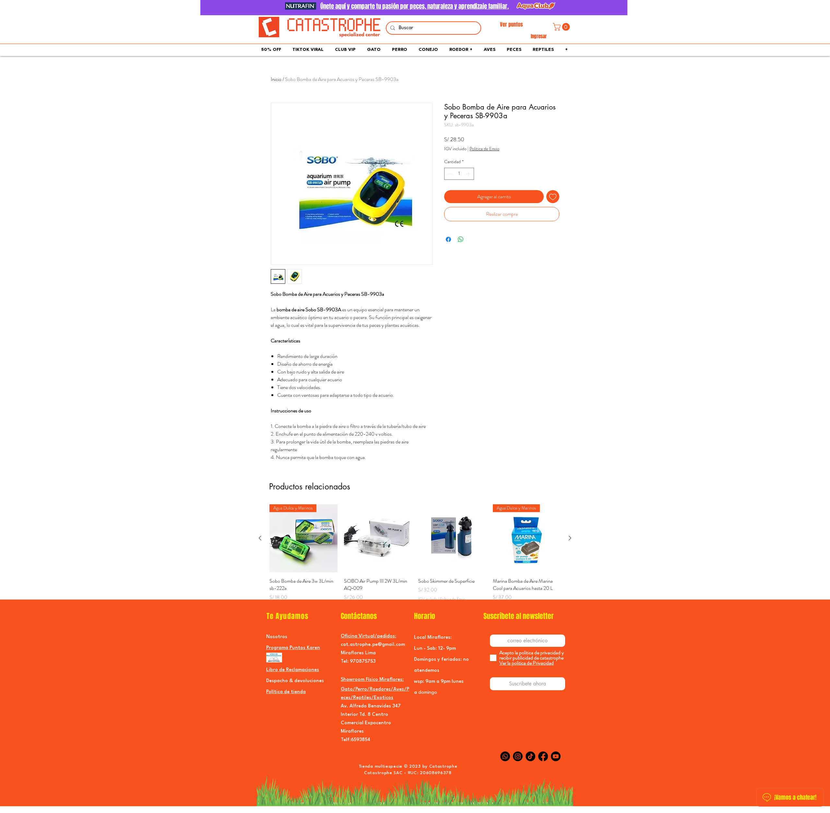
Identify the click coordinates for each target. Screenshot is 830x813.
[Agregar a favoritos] (552, 196)
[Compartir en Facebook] (448, 239)
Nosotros (276, 637)
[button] (562, 27)
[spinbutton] (459, 173)
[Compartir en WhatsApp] (461, 239)
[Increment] (469, 173)
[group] (415, 556)
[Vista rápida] (378, 538)
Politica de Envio (484, 149)
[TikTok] (530, 756)
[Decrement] (449, 173)
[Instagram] (518, 756)
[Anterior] (260, 538)
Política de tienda (286, 692)
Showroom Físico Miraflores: (372, 679)
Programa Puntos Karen (293, 648)
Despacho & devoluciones (295, 681)
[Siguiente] (570, 538)
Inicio (276, 79)
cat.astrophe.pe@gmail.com (373, 644)
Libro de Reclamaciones (292, 670)
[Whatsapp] (505, 756)
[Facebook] (543, 756)
